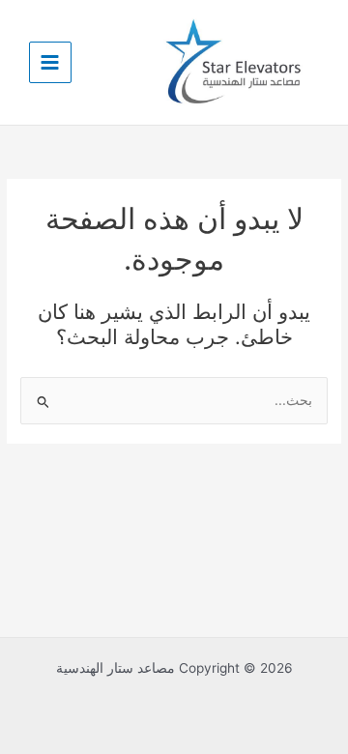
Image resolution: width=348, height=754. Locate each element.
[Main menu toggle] (50, 63)
